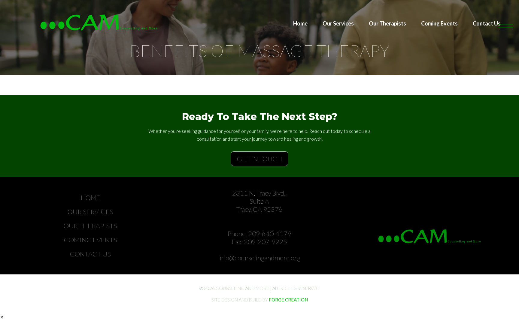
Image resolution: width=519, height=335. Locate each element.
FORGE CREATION (288, 299)
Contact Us (487, 23)
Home (300, 23)
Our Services (338, 23)
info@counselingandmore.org (259, 258)
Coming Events (439, 23)
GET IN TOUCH (259, 159)
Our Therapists (387, 23)
